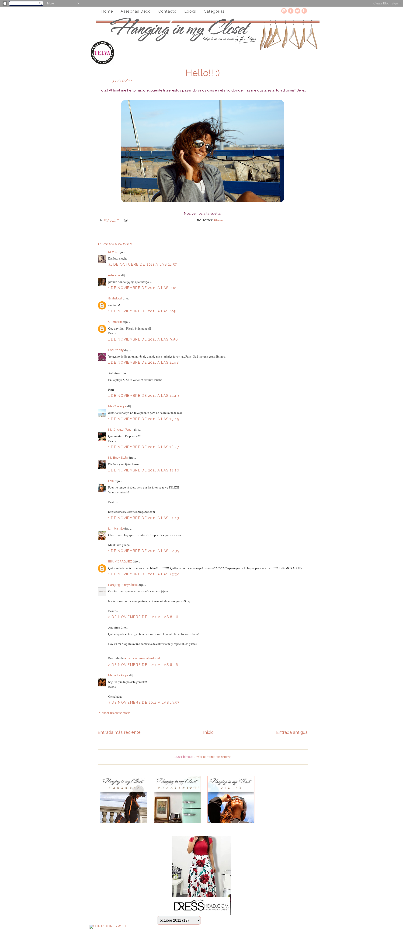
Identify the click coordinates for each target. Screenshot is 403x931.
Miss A (112, 252)
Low (111, 481)
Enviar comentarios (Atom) (212, 757)
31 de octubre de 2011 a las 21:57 (142, 264)
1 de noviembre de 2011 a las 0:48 (143, 311)
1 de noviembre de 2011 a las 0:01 (142, 288)
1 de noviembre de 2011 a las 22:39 (144, 551)
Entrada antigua (292, 732)
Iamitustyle (116, 528)
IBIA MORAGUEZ (120, 561)
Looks (190, 11)
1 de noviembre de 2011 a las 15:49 (144, 419)
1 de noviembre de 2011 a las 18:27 (143, 447)
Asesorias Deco (136, 11)
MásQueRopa (117, 406)
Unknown (115, 321)
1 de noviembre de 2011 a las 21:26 (143, 470)
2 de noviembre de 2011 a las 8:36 (143, 665)
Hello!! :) (202, 72)
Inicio (208, 732)
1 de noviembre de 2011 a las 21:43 (143, 518)
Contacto (167, 11)
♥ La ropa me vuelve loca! (142, 658)
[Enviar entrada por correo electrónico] (125, 220)
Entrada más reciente (119, 732)
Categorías (214, 11)
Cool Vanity (116, 350)
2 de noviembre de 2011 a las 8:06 (143, 617)
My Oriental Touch (120, 429)
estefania (114, 275)
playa (218, 220)
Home (107, 11)
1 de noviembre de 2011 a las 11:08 (143, 362)
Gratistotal (115, 298)
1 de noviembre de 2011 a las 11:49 (143, 395)
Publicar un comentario (114, 713)
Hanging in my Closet (123, 585)
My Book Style (118, 457)
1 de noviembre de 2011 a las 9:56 (143, 339)
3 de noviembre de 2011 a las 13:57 (143, 702)
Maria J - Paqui (118, 675)
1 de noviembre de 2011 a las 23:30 (144, 574)
